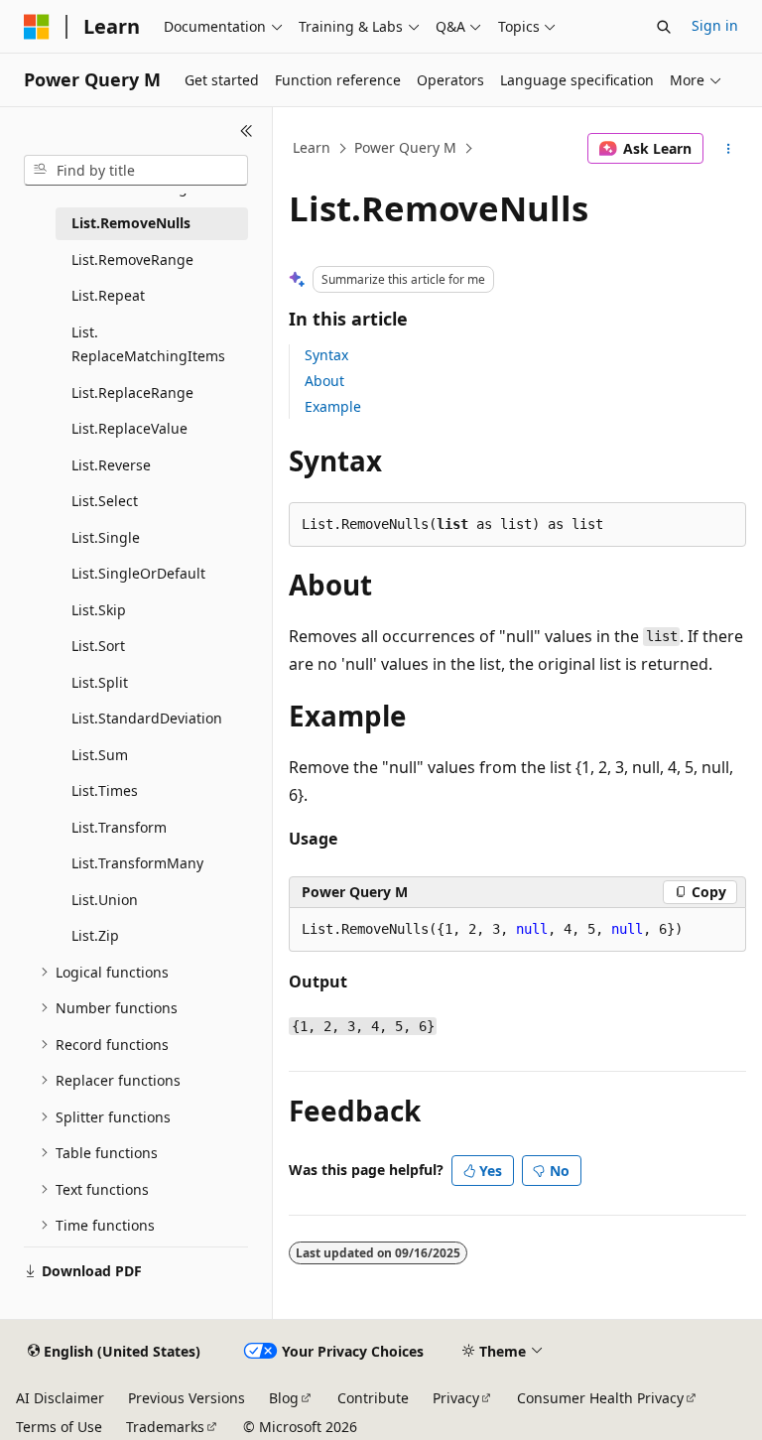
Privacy (456, 1397)
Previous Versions (186, 1397)
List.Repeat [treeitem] (108, 295)
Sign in (715, 25)
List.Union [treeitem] (104, 899)
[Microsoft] (37, 27)
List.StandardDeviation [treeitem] (146, 718)
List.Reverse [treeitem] (111, 465)
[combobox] (136, 171)
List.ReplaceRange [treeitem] (132, 392)
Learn (311, 147)
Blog (284, 1397)
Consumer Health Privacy (600, 1397)
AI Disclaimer (60, 1397)
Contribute (373, 1397)
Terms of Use (59, 1426)
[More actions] (728, 149)
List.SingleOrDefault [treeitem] (138, 573)
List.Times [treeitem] (104, 790)
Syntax (326, 354)
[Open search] (664, 27)
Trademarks (165, 1426)
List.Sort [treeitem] (98, 645)
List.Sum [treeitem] (99, 754)
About (324, 380)
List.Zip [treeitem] (95, 935)
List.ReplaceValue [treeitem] (129, 428)
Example (333, 406)
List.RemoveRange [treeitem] (132, 259)
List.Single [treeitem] (105, 537)
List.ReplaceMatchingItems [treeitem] (148, 344)
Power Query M (405, 147)
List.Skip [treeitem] (98, 609)
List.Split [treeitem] (99, 682)
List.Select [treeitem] (104, 500)
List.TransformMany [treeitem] (137, 862)
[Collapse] (246, 131)
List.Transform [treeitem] (119, 827)
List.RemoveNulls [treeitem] (130, 222)
